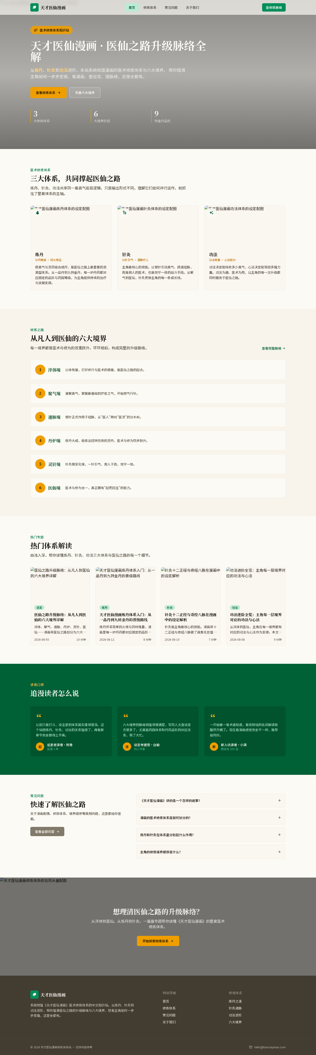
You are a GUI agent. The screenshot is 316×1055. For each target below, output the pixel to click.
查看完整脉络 (271, 348)
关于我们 (192, 7)
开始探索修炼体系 (155, 941)
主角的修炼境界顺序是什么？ (161, 852)
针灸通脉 (235, 1008)
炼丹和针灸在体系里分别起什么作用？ (167, 834)
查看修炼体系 (45, 92)
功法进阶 (235, 1015)
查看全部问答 (44, 831)
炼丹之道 (235, 1001)
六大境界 (235, 1022)
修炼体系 (149, 7)
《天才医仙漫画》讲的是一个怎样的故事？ (171, 800)
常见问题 (171, 7)
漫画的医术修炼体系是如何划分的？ (166, 817)
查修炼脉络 (274, 7)
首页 (132, 7)
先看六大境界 (85, 92)
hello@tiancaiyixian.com (270, 1047)
